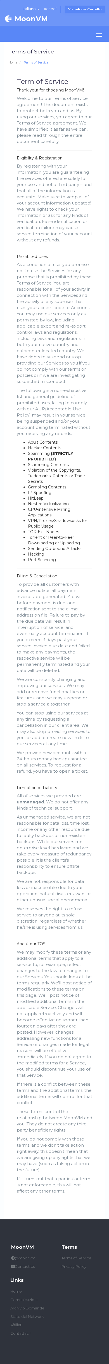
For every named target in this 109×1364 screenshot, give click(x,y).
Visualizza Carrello (84, 9)
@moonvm (25, 1258)
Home (12, 62)
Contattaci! (20, 1333)
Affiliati (16, 1325)
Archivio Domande (27, 1308)
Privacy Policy (73, 1266)
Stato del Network (27, 1316)
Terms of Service (76, 1258)
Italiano (30, 8)
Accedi (50, 8)
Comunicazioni (23, 1299)
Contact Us (25, 1266)
